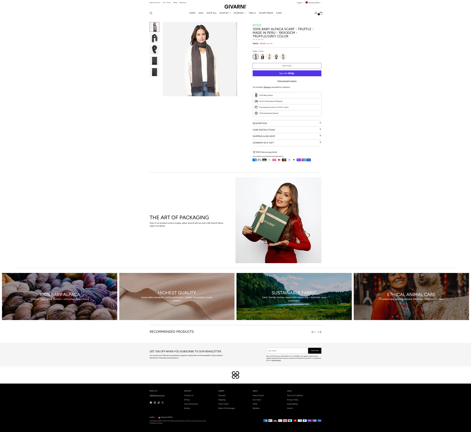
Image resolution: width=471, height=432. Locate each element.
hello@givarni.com (157, 395)
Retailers (256, 408)
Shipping (267, 87)
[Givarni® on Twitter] (162, 403)
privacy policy (276, 360)
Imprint (290, 408)
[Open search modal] (151, 13)
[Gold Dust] (269, 57)
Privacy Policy (292, 400)
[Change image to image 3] (154, 49)
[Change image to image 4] (154, 61)
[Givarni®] (235, 6)
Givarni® (165, 421)
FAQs (255, 404)
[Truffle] (256, 57)
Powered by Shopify (156, 423)
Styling (187, 408)
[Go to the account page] (314, 13)
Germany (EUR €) (314, 3)
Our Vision (257, 400)
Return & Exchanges (226, 408)
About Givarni (258, 395)
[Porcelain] (262, 57)
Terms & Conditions (295, 395)
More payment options (287, 81)
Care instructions (191, 404)
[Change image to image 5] (154, 72)
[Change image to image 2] (154, 38)
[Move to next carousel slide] (319, 332)
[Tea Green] (283, 57)
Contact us (188, 395)
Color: (258, 51)
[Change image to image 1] (154, 27)
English (299, 3)
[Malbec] (276, 57)
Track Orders (223, 404)
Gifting (187, 400)
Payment (222, 395)
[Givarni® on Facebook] (151, 403)
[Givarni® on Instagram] (155, 403)
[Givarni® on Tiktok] (158, 403)
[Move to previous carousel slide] (314, 332)
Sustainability (292, 404)
